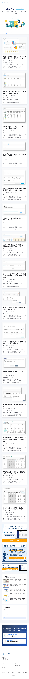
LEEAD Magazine (5, 33)
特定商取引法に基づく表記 (22, 672)
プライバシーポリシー (11, 672)
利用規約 (3, 672)
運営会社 (9, 673)
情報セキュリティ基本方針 (17, 673)
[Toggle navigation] (26, 2)
